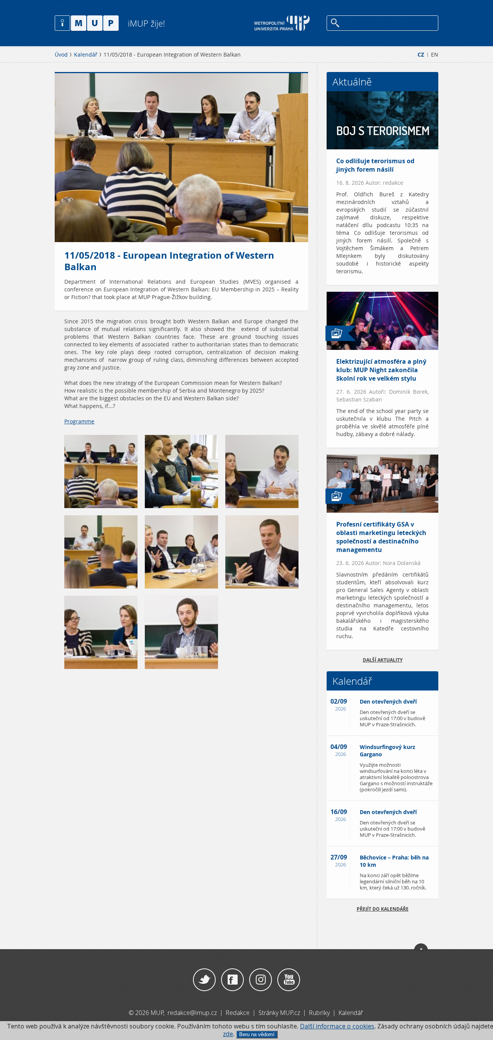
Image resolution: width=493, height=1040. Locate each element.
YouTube (288, 980)
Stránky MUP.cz (279, 1012)
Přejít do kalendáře (383, 909)
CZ (421, 55)
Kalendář (85, 55)
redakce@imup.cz (192, 1012)
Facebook (232, 980)
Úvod (61, 55)
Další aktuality (382, 660)
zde (228, 1034)
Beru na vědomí (257, 1034)
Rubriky (320, 1012)
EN (434, 55)
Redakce (238, 1012)
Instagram (260, 980)
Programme (79, 421)
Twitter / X (204, 980)
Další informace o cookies (337, 1026)
